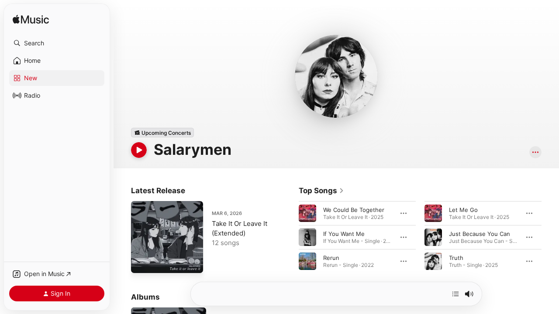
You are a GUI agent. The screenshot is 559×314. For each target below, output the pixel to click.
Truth (456, 257)
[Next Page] (550, 237)
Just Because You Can (479, 233)
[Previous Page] (290, 237)
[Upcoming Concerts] (162, 132)
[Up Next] (455, 294)
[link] (321, 190)
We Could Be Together (353, 209)
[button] (57, 43)
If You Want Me (344, 233)
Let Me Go (463, 209)
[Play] (139, 150)
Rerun (331, 257)
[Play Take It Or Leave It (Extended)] (141, 262)
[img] (31, 20)
